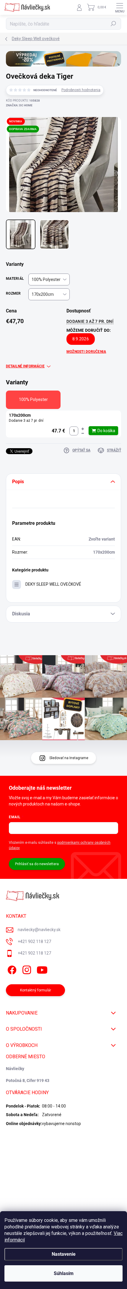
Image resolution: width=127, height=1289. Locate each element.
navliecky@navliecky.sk (39, 929)
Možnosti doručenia (86, 352)
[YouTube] (42, 969)
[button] (82, 428)
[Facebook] (11, 969)
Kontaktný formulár (35, 990)
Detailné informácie (25, 366)
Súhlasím (64, 1273)
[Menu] (119, 7)
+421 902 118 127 (34, 941)
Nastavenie (64, 1254)
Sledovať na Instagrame (68, 758)
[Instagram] (26, 969)
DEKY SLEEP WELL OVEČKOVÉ (53, 584)
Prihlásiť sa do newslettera (37, 864)
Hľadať (113, 24)
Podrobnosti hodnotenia (80, 90)
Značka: (19, 105)
